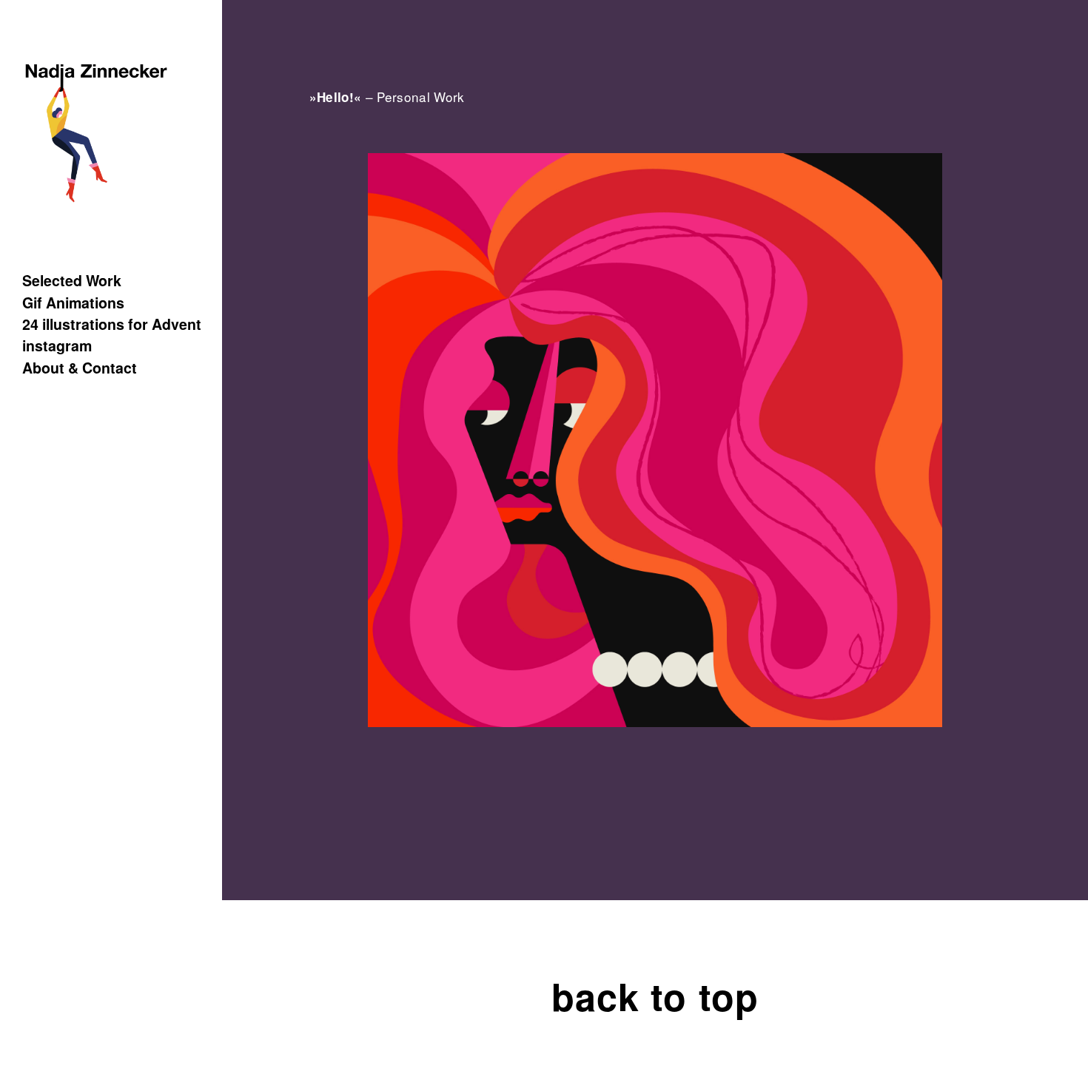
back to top (654, 995)
